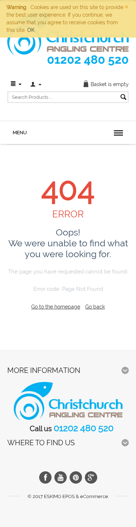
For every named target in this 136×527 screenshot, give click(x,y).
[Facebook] (45, 477)
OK (30, 30)
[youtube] (60, 477)
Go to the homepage (55, 307)
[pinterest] (76, 477)
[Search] (123, 97)
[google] (91, 477)
